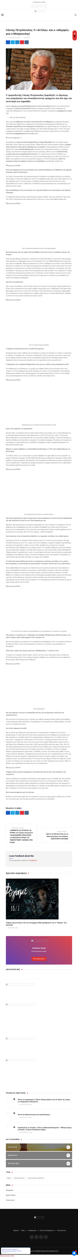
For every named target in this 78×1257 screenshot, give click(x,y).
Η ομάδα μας (32, 1230)
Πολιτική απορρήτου (47, 1230)
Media (9, 1178)
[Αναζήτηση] (76, 15)
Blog (22, 1230)
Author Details (10, 1195)
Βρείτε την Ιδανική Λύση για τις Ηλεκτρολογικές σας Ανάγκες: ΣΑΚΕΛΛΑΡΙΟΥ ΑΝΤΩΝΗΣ (57, 836)
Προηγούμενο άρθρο (18, 828)
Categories (9, 1190)
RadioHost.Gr (54, 1251)
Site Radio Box (39, 959)
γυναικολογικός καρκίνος (36, 1178)
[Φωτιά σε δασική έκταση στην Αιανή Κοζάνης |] (10, 1116)
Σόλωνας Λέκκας (19, 1178)
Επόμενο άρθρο (61, 831)
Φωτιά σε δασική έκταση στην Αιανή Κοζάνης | (34, 1115)
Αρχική (15, 1230)
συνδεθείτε (33, 860)
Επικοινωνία (10, 1200)
